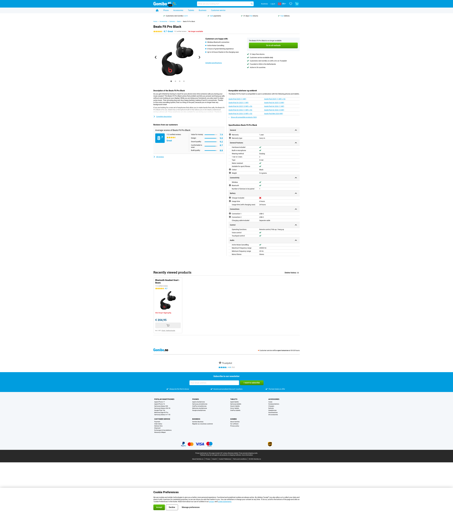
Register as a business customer (202, 424)
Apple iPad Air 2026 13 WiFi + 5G (240, 114)
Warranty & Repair (160, 432)
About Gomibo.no (197, 459)
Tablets (191, 10)
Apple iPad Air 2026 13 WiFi (274, 110)
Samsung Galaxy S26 (161, 406)
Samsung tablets (235, 404)
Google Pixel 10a (159, 410)
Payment (157, 422)
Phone (166, 10)
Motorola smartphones (199, 408)
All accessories (273, 414)
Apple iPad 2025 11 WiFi (237, 99)
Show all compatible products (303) (244, 117)
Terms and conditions (240, 459)
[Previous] (155, 57)
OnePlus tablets (235, 410)
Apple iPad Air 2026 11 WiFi (274, 106)
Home (155, 21)
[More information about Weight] (230, 173)
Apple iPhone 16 (159, 404)
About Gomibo (235, 422)
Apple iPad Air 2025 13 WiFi (274, 103)
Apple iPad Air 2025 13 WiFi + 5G (240, 106)
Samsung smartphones (199, 404)
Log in (273, 4)
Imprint (214, 459)
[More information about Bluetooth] (230, 185)
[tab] (171, 81)
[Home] (157, 10)
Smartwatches (273, 412)
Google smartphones (199, 410)
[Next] (199, 57)
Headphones (272, 410)
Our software (234, 424)
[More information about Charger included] (230, 198)
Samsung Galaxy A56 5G (162, 408)
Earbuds (172, 21)
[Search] (252, 4)
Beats (179, 21)
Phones (195, 399)
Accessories (178, 10)
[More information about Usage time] (230, 201)
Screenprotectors (273, 404)
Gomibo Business (197, 422)
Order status (158, 424)
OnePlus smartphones (199, 406)
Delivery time (158, 426)
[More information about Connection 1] (230, 213)
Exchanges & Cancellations (163, 430)
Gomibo (233, 419)
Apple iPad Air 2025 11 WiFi (238, 103)
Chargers (271, 406)
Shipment (157, 428)
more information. (247, 455)
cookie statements (224, 501)
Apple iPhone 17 (159, 402)
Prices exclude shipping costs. (248, 453)
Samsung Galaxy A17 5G (162, 414)
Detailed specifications (213, 63)
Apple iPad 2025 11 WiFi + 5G (274, 99)
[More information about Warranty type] (230, 138)
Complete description (164, 116)
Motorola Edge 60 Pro (161, 412)
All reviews (160, 157)
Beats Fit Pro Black (189, 21)
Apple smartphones (198, 402)
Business (202, 10)
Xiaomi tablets (235, 406)
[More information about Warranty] (230, 134)
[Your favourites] (291, 4)
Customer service (218, 10)
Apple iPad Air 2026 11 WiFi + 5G (240, 110)
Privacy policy (234, 426)
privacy (211, 501)
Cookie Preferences (225, 459)
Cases (270, 402)
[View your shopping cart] (297, 4)
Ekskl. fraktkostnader (168, 330)
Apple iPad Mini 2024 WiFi (273, 114)
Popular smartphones (164, 399)
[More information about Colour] (230, 169)
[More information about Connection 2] (230, 217)
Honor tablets (234, 408)
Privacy (208, 459)
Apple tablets (234, 402)
